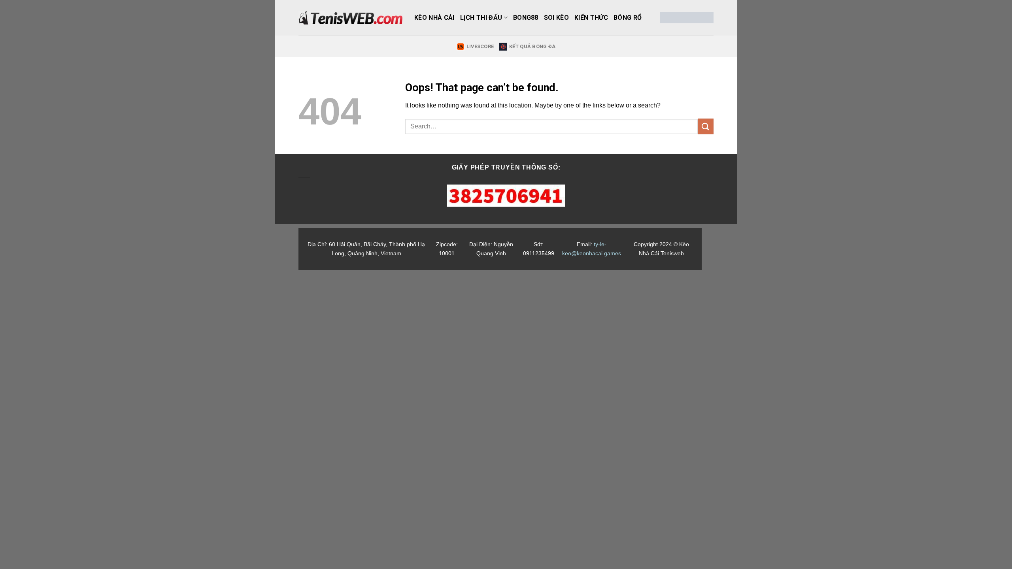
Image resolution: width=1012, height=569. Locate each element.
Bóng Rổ (628, 17)
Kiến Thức (591, 17)
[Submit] (706, 126)
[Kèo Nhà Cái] (350, 18)
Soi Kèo (556, 17)
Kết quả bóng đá (532, 46)
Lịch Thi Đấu (481, 17)
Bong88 (525, 17)
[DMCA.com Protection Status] (687, 17)
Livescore (480, 46)
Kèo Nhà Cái (434, 17)
